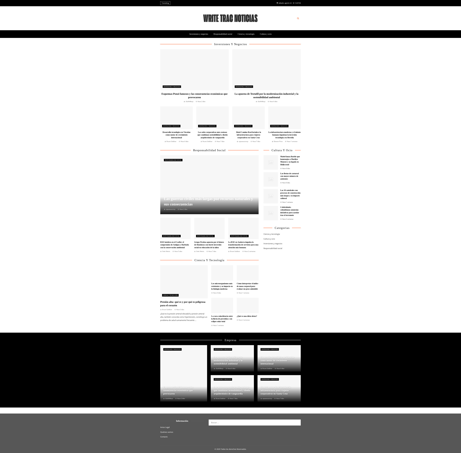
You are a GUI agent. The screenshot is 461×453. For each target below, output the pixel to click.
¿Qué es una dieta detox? (247, 316)
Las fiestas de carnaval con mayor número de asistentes (289, 176)
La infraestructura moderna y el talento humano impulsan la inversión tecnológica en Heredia (284, 135)
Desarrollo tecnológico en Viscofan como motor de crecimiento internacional (176, 135)
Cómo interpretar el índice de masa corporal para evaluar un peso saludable (247, 286)
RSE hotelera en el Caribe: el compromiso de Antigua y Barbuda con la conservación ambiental (174, 245)
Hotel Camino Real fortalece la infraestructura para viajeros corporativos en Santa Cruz (248, 135)
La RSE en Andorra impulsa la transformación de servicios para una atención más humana (243, 245)
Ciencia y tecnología (170, 295)
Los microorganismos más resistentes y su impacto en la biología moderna (222, 286)
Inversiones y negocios (172, 86)
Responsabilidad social (173, 160)
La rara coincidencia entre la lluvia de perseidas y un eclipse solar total (222, 319)
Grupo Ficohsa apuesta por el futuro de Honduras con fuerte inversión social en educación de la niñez (209, 245)
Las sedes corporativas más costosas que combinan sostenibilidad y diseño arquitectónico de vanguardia (212, 135)
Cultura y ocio (269, 239)
